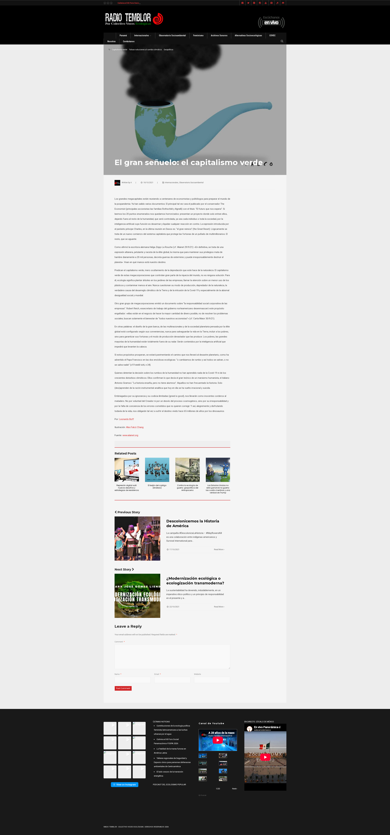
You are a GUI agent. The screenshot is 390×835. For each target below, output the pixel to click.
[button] (110, 728)
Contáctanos (129, 41)
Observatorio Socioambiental (172, 35)
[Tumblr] (271, 3)
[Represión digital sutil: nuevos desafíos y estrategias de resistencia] (127, 470)
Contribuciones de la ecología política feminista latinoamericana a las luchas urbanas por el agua (172, 730)
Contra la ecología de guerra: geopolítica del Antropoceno (187, 487)
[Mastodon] (283, 3)
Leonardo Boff (126, 419)
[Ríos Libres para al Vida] (203, 763)
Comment (120, 642)
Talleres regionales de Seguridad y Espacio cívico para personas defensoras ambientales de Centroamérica (172, 762)
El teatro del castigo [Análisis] (157, 486)
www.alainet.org (130, 435)
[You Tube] (266, 3)
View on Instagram (126, 784)
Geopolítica (168, 50)
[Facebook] (242, 3)
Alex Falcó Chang (135, 427)
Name (118, 674)
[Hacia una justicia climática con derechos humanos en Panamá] (203, 771)
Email (157, 674)
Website (197, 674)
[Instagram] (260, 3)
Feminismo (198, 35)
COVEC (272, 35)
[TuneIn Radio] (277, 3)
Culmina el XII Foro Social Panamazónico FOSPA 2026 (141, 3)
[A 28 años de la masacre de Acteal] (203, 755)
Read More (219, 549)
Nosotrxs (111, 41)
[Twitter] (248, 3)
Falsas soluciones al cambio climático (145, 50)
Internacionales (141, 35)
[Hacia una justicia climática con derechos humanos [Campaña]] (223, 763)
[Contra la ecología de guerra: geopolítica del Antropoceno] (187, 470)
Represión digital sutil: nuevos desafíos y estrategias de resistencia (127, 487)
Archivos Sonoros (219, 35)
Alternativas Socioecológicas (248, 35)
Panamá (123, 35)
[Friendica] (254, 3)
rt (131, 182)
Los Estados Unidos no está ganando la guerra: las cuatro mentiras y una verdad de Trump (218, 489)
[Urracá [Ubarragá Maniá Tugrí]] (223, 771)
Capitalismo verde (119, 50)
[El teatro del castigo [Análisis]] (157, 470)
